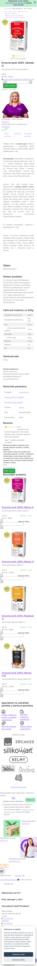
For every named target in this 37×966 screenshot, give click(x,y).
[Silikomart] (18, 751)
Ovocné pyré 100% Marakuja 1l (18, 617)
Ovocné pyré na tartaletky (15, 15)
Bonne (21, 407)
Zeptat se (5, 122)
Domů (5, 11)
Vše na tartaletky (12, 13)
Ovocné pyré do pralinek (13, 402)
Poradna (24, 906)
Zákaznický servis (11, 893)
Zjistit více (25, 824)
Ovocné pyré (24, 392)
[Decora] (27, 769)
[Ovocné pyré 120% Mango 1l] (18, 545)
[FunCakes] (19, 778)
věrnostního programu (14, 3)
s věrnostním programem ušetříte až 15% (18, 79)
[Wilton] (8, 769)
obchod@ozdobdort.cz (8, 880)
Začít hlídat (6, 127)
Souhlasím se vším (18, 954)
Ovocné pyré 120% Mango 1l (18, 561)
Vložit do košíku (10, 86)
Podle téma (24, 11)
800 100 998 (19, 875)
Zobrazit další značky (18, 787)
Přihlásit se (30, 800)
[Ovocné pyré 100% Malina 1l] (18, 490)
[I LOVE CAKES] (24, 742)
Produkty (14, 11)
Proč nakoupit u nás (11, 899)
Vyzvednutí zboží (10, 906)
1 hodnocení (20, 58)
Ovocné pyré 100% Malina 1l (18, 507)
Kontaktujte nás (14, 861)
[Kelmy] (18, 760)
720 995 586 (7, 923)
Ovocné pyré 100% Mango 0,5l (16, 674)
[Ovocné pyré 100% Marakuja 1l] (18, 599)
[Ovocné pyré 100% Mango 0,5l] (18, 656)
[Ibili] (8, 742)
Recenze (17, 134)
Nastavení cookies (18, 960)
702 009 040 (8, 918)
